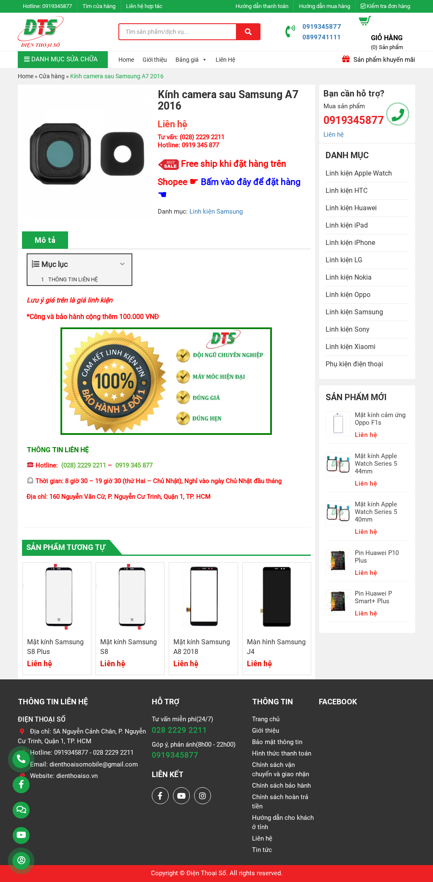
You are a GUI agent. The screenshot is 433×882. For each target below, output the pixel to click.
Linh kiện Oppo (348, 295)
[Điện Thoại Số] (40, 32)
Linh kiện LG (344, 260)
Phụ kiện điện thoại (354, 364)
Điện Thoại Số (206, 873)
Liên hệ (333, 134)
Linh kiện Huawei (351, 208)
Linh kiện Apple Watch (359, 173)
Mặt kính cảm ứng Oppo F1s (380, 418)
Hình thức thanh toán (281, 753)
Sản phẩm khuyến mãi (383, 59)
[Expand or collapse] (122, 264)
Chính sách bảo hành (281, 785)
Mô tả (45, 240)
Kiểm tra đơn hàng (387, 6)
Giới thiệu (155, 59)
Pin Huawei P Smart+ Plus (373, 597)
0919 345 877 (134, 465)
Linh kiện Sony (348, 329)
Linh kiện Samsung (216, 211)
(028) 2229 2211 (83, 465)
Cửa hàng (52, 76)
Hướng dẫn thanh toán (262, 6)
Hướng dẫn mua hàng (324, 6)
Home (126, 59)
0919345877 (57, 6)
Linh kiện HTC (346, 191)
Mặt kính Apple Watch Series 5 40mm (376, 511)
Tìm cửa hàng (98, 6)
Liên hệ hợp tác (144, 6)
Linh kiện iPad (347, 225)
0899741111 (321, 37)
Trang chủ (266, 719)
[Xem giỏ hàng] (365, 20)
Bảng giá (187, 59)
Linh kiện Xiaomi (350, 347)
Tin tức (262, 850)
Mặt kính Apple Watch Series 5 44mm (376, 463)
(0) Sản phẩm (387, 47)
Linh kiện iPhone (350, 243)
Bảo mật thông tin (277, 742)
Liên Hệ (225, 59)
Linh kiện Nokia (349, 277)
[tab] (45, 240)
